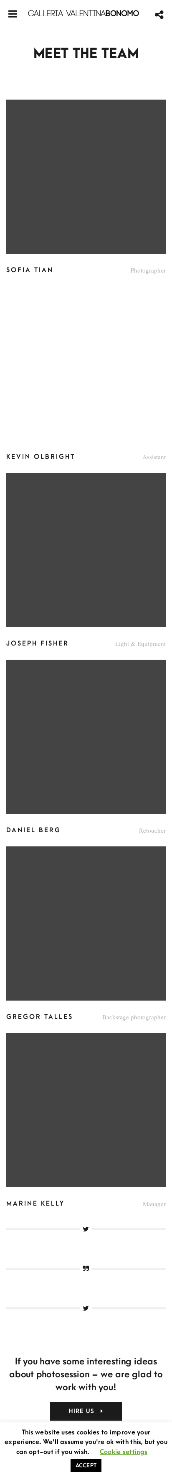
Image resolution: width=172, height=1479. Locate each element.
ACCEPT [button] (86, 1465)
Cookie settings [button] (123, 1452)
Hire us (83, 1411)
